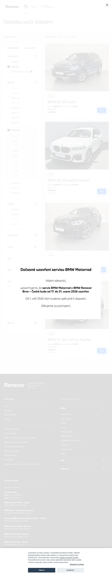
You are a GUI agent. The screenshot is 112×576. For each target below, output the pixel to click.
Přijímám (42, 570)
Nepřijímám (70, 570)
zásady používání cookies (68, 557)
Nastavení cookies (77, 564)
